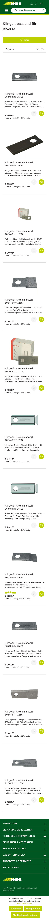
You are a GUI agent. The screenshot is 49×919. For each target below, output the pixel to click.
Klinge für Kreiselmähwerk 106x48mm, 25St (19, 301)
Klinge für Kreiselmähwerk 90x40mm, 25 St (19, 164)
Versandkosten (8, 891)
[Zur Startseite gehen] (12, 4)
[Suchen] (43, 10)
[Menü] (6, 11)
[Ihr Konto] (36, 4)
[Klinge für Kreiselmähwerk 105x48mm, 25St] (24, 214)
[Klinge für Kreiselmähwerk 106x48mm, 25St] (24, 282)
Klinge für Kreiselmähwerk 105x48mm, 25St (19, 232)
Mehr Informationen (24, 904)
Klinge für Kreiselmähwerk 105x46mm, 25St (19, 438)
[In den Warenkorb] (41, 113)
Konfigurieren (33, 908)
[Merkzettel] (41, 4)
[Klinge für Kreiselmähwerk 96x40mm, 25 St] (24, 76)
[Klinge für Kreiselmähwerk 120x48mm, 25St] (24, 763)
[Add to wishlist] (34, 113)
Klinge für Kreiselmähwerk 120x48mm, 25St (19, 782)
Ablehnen (16, 908)
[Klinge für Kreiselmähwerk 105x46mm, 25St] (24, 420)
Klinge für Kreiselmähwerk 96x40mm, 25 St (19, 95)
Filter (26, 40)
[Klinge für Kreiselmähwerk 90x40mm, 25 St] (24, 145)
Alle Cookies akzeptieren (25, 915)
